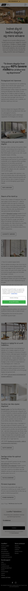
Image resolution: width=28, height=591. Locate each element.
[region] (14, 295)
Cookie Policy (14, 293)
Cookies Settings (14, 297)
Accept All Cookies (14, 301)
